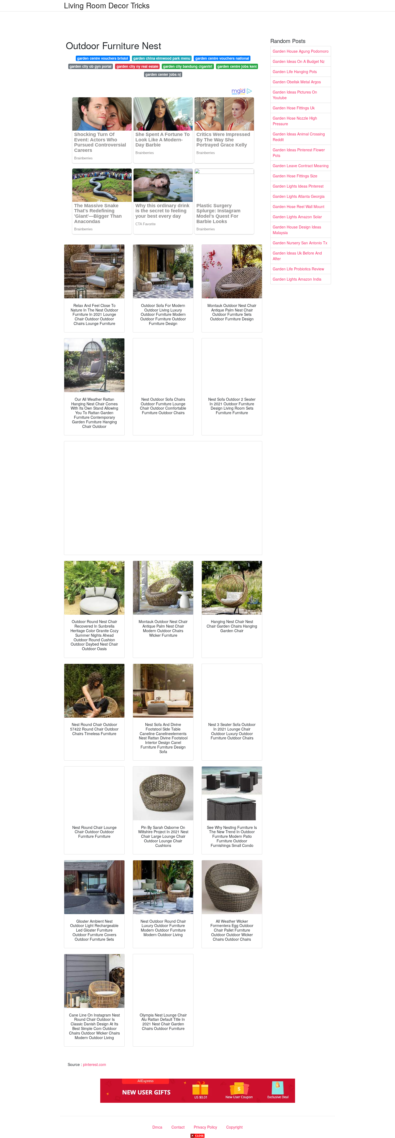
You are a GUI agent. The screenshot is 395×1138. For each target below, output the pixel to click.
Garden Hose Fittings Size (295, 175)
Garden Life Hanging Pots (295, 71)
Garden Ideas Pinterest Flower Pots (299, 152)
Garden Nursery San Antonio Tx (300, 242)
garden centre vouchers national (222, 58)
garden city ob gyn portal (91, 66)
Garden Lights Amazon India (297, 279)
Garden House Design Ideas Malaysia (297, 229)
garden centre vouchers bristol (102, 58)
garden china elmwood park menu (161, 58)
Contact (178, 1127)
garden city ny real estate (137, 66)
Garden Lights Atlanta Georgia (299, 196)
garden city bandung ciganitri (187, 66)
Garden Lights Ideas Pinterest (298, 186)
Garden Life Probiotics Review (298, 268)
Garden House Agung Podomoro (301, 51)
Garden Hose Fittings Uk (294, 107)
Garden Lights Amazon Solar (297, 216)
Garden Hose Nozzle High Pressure (295, 120)
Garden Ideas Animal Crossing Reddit (299, 136)
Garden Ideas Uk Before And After (297, 255)
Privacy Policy (205, 1127)
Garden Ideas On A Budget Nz (299, 61)
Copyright (234, 1127)
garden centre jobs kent (237, 66)
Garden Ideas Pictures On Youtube (295, 94)
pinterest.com (94, 1064)
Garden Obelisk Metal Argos (297, 81)
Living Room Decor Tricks (107, 5)
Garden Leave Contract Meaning (301, 165)
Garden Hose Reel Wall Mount (298, 206)
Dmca (157, 1127)
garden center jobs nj (163, 74)
